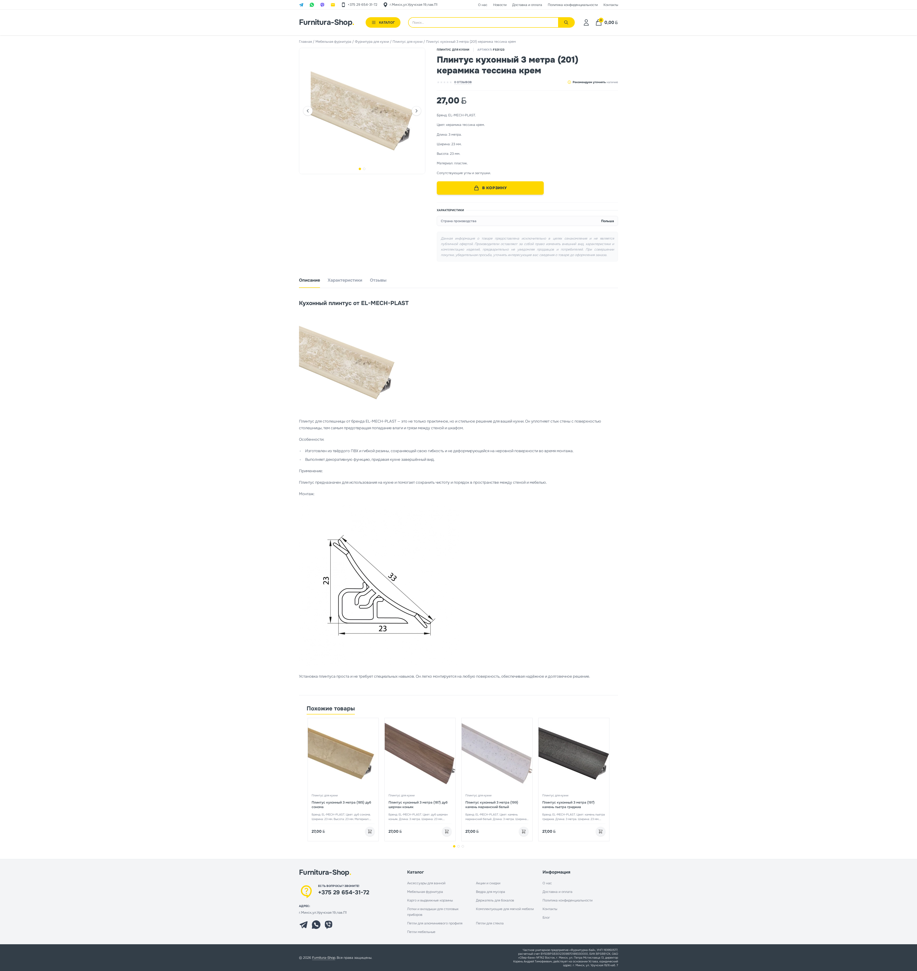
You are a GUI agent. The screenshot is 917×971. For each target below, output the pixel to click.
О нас (547, 883)
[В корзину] (370, 831)
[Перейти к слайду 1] (454, 846)
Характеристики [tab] (345, 280)
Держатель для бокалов (495, 900)
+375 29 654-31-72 (343, 892)
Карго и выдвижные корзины (430, 900)
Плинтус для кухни (407, 41)
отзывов (463, 82)
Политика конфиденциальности (567, 900)
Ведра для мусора (490, 892)
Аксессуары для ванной (426, 883)
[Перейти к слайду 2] (458, 846)
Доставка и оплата (557, 892)
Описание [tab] (309, 280)
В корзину (494, 187)
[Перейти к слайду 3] (463, 846)
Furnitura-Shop (326, 22)
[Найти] (566, 22)
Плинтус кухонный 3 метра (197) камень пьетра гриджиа (568, 804)
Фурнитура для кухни (372, 41)
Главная (305, 41)
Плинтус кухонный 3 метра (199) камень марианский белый (491, 804)
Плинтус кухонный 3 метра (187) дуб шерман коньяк (418, 804)
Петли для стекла (490, 923)
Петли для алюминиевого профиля (434, 923)
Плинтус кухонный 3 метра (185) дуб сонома (341, 804)
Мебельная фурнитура (333, 41)
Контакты (550, 909)
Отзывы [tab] (378, 280)
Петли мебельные (421, 932)
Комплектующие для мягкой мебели (505, 909)
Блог (546, 917)
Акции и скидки (488, 883)
